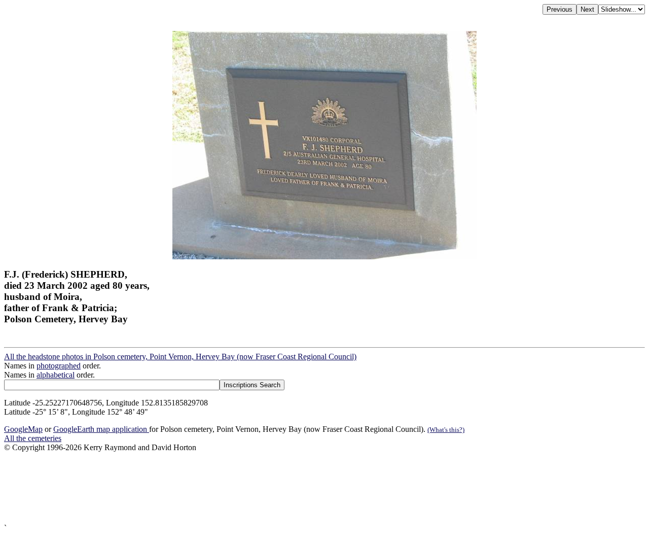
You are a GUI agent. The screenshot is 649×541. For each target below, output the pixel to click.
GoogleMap (23, 429)
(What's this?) (445, 429)
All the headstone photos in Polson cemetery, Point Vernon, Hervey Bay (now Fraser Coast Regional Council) (180, 356)
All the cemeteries (32, 438)
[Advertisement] (308, 488)
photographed (59, 365)
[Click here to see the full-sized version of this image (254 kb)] (324, 256)
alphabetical (56, 374)
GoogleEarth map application (101, 429)
